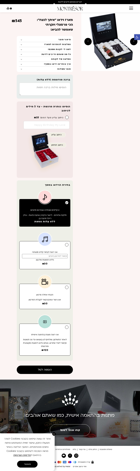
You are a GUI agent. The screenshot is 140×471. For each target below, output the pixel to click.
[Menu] (131, 8)
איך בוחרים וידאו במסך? (57, 64)
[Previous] (54, 4)
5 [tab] (102, 66)
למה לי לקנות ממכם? (59, 49)
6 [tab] (100, 66)
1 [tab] (114, 66)
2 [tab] (111, 66)
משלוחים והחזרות (62, 449)
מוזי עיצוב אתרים (79, 466)
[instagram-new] (76, 456)
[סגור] (54, 434)
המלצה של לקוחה (61, 59)
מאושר (27, 464)
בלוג (74, 449)
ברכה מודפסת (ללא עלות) (53, 79)
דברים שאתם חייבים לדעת (70, 2)
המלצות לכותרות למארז (57, 44)
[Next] (86, 4)
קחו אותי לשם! (70, 430)
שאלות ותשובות (106, 449)
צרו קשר (82, 449)
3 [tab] (108, 66)
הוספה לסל (45, 370)
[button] (137, 37)
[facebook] (70, 456)
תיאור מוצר (64, 39)
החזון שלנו (92, 449)
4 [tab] (105, 66)
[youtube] (64, 456)
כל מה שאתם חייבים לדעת (56, 54)
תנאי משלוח (64, 69)
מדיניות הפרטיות (22, 455)
